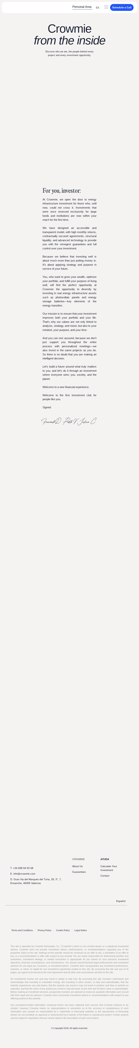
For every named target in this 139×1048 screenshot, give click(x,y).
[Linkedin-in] (19, 890)
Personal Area (81, 7)
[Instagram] (32, 890)
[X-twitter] (26, 890)
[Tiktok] (39, 890)
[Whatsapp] (12, 890)
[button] (106, 7)
